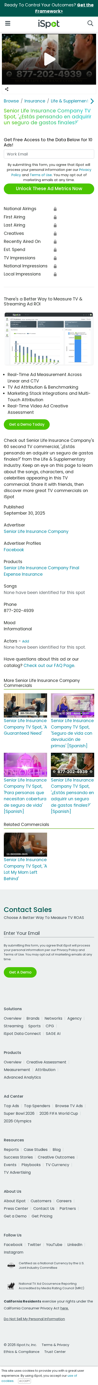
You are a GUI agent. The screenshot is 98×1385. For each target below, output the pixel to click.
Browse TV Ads (69, 1106)
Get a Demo (15, 1216)
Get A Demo (20, 972)
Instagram (13, 1252)
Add (25, 641)
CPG (50, 1026)
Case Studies (36, 1149)
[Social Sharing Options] (6, 89)
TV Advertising (17, 1172)
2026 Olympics (17, 1121)
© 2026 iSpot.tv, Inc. (20, 1344)
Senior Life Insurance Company (36, 531)
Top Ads (11, 1106)
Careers (64, 1201)
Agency (74, 1018)
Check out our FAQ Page (49, 665)
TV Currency (57, 1165)
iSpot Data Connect (22, 1033)
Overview (12, 1018)
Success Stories (18, 1157)
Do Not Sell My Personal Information (34, 1319)
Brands (32, 1018)
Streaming (13, 1026)
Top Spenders (37, 1106)
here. (64, 1308)
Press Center (16, 1208)
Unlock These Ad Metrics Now (49, 188)
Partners (67, 1208)
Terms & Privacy (55, 1344)
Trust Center (55, 1351)
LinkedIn (74, 1244)
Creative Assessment (46, 1062)
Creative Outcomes (56, 1157)
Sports (34, 1026)
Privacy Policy (67, 950)
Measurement (17, 1069)
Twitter (34, 1244)
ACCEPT (24, 1381)
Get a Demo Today (26, 424)
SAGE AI (53, 1033)
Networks (53, 1018)
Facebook (14, 550)
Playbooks (31, 1165)
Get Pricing (42, 1216)
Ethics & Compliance (21, 1351)
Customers (41, 1201)
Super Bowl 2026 (19, 1113)
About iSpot (15, 1201)
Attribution (45, 1069)
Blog (57, 1149)
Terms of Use (41, 175)
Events (10, 1165)
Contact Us (43, 1208)
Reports (11, 1149)
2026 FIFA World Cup (58, 1113)
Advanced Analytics (22, 1077)
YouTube (54, 1244)
